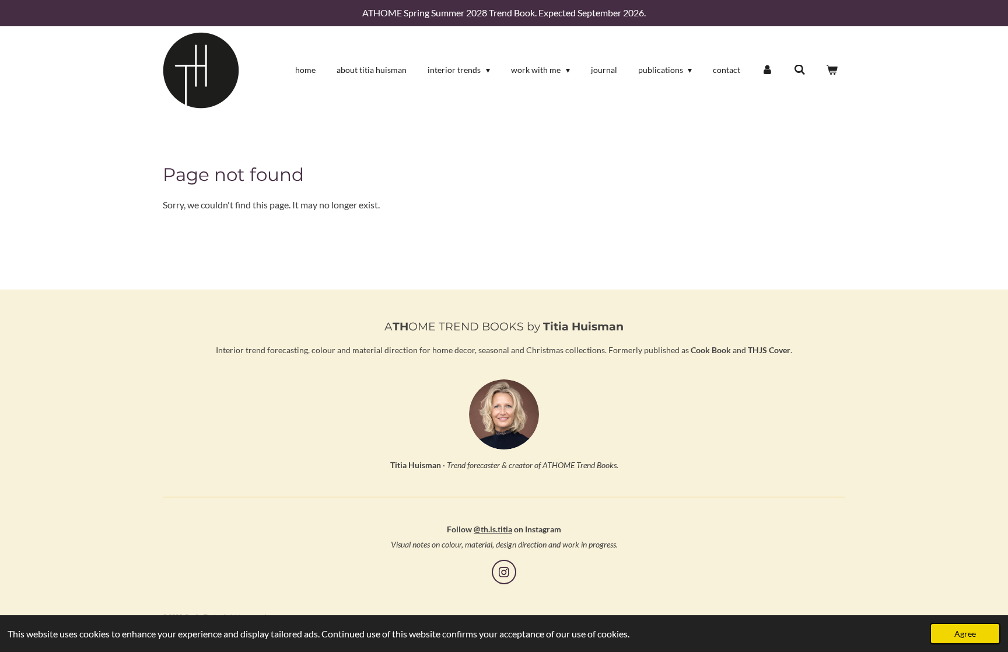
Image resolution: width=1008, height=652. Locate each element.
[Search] (799, 70)
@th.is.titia (493, 529)
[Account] (767, 70)
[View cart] (831, 70)
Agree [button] (965, 634)
